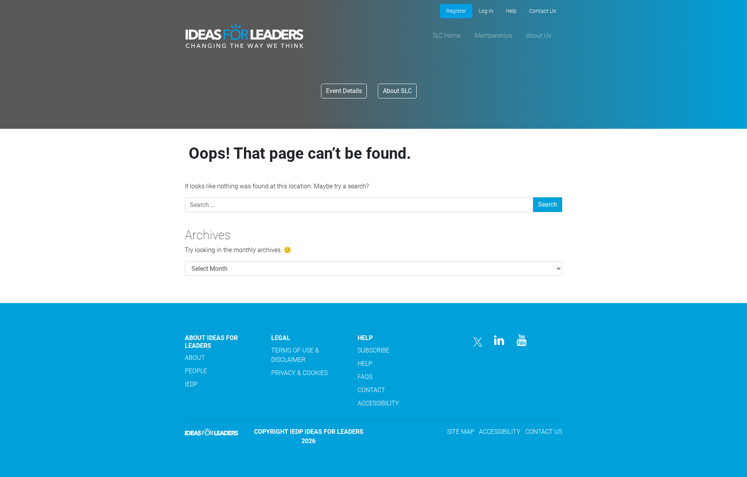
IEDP (191, 384)
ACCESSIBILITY (378, 403)
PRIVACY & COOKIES (299, 373)
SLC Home (447, 35)
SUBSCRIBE (373, 350)
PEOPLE (196, 371)
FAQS (365, 377)
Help (511, 11)
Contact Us (542, 11)
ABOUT (195, 357)
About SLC (397, 91)
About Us (538, 35)
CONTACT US (543, 431)
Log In (486, 11)
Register (456, 11)
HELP (365, 363)
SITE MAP (460, 431)
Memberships (493, 35)
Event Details (344, 91)
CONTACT (371, 390)
